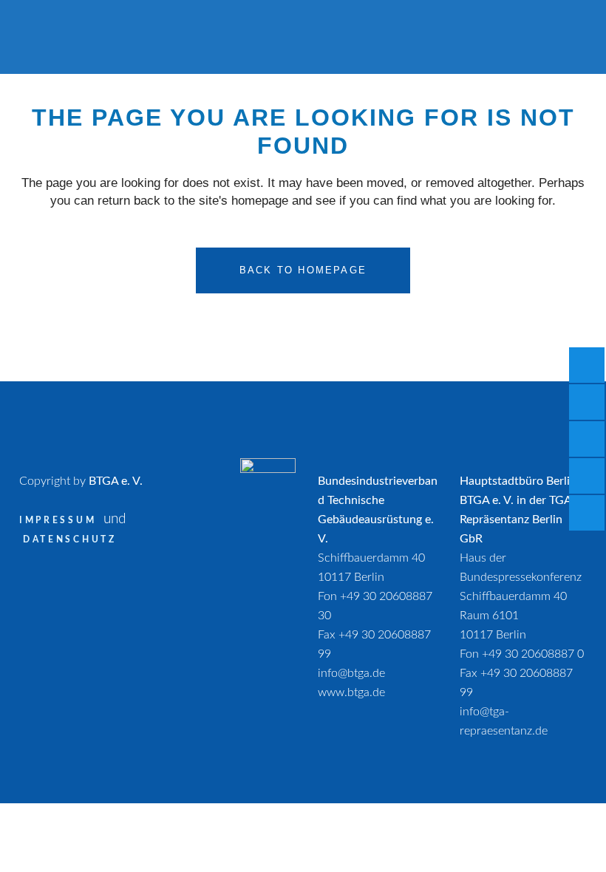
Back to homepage (303, 270)
